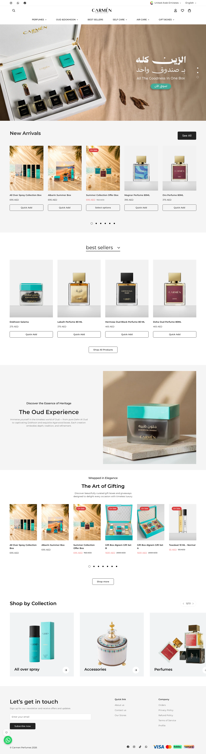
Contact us (120, 710)
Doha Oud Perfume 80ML (167, 322)
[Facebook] (25, 3)
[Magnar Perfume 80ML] (141, 168)
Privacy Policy (165, 710)
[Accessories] (42, 644)
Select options (103, 207)
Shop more (103, 581)
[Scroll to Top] (200, 737)
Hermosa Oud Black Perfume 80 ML (125, 322)
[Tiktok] (140, 747)
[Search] (14, 10)
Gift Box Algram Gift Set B (118, 546)
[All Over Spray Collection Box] (26, 168)
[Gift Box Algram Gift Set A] (150, 522)
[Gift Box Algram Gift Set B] (119, 522)
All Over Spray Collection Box (25, 195)
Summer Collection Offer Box (102, 195)
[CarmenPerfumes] (103, 10)
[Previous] (183, 604)
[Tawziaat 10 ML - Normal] (182, 522)
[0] (189, 10)
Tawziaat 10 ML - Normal (182, 545)
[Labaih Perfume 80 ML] (79, 288)
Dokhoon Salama (19, 322)
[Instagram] (11, 3)
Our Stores (120, 715)
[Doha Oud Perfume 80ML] (174, 288)
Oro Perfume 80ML (173, 195)
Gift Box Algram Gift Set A (150, 546)
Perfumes (93, 669)
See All (187, 135)
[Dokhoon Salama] (31, 288)
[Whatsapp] (18, 3)
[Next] (193, 604)
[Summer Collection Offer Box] (103, 168)
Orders (162, 705)
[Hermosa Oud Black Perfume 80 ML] (127, 288)
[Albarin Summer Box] (65, 168)
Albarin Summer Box (59, 195)
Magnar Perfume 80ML (137, 195)
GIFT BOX (163, 672)
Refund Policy (165, 715)
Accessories (25, 669)
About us (119, 705)
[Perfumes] (112, 644)
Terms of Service (167, 720)
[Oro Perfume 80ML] (179, 168)
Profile (161, 725)
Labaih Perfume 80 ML (69, 322)
